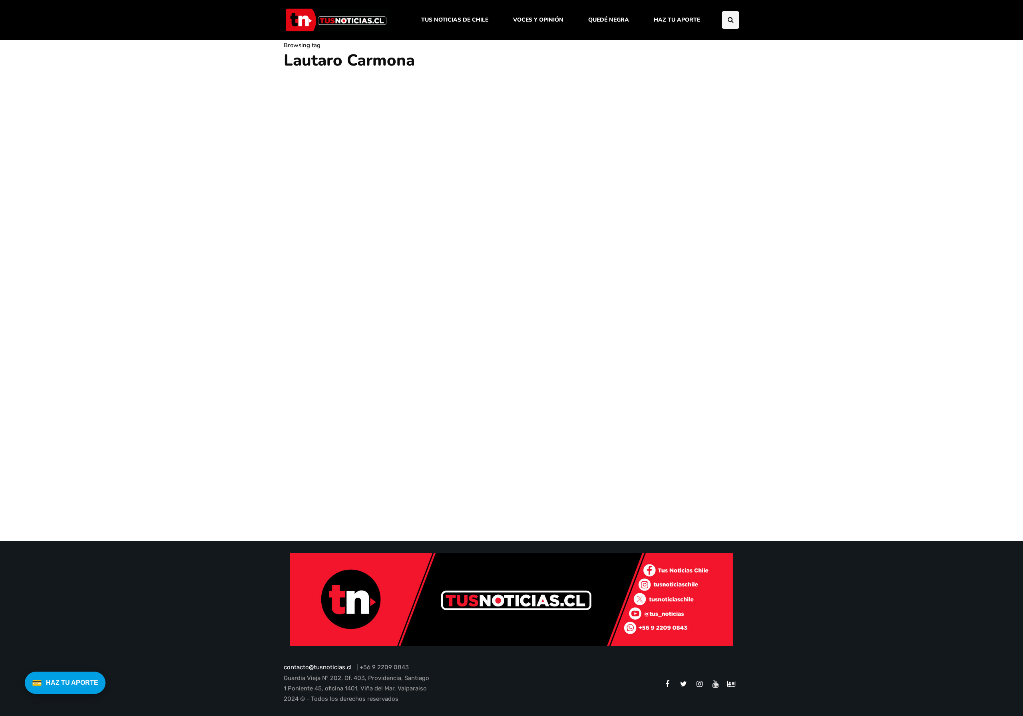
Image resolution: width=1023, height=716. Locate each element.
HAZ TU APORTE (677, 20)
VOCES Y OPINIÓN (538, 20)
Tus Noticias (306, 517)
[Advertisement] (673, 181)
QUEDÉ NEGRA (608, 20)
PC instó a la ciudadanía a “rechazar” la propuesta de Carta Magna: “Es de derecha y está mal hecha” (353, 487)
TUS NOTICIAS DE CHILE (454, 20)
